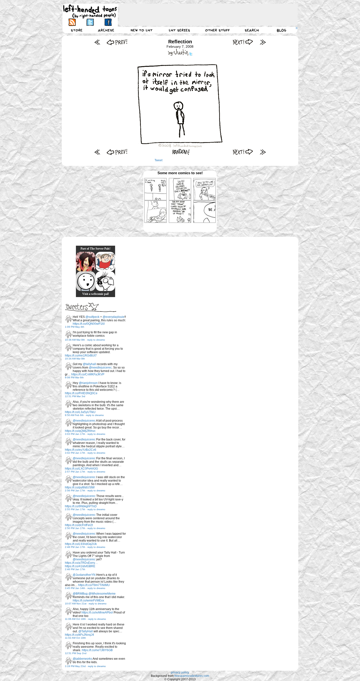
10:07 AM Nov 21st (75, 603)
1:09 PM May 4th (74, 326)
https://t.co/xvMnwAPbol (97, 612)
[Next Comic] (243, 42)
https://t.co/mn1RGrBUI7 (81, 355)
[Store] (76, 30)
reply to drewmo (96, 339)
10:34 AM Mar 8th (75, 358)
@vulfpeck (92, 317)
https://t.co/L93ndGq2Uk (81, 544)
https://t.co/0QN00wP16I (89, 323)
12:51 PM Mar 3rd (75, 396)
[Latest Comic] (263, 42)
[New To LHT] (141, 30)
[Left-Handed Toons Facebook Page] (108, 22)
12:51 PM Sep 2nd (75, 653)
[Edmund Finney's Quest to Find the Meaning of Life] (105, 281)
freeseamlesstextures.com (191, 676)
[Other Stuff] (217, 30)
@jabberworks (82, 658)
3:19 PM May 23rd (75, 666)
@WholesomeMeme (102, 593)
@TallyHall (85, 631)
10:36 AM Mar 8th (75, 339)
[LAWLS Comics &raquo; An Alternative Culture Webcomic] (86, 261)
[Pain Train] (105, 261)
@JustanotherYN (84, 575)
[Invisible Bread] (86, 281)
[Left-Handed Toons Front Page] (90, 11)
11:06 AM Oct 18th (75, 619)
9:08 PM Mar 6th (74, 377)
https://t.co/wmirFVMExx (88, 600)
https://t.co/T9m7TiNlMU (94, 585)
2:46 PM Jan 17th (75, 569)
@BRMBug (80, 593)
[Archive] (106, 30)
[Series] (179, 30)
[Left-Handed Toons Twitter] (90, 22)
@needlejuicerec (100, 367)
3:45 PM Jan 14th (75, 588)
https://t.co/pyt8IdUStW (80, 487)
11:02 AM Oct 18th (75, 637)
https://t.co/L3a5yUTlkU (80, 412)
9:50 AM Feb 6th (74, 415)
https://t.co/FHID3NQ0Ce (81, 393)
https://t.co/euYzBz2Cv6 (80, 449)
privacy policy (180, 672)
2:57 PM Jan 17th (75, 471)
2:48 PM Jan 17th (75, 547)
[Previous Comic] (117, 42)
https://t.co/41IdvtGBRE (80, 566)
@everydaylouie (113, 317)
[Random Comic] (181, 152)
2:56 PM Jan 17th (75, 490)
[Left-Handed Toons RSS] (72, 22)
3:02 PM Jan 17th (75, 452)
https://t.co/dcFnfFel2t (79, 525)
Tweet (158, 160)
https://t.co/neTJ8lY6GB (97, 650)
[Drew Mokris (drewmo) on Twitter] (69, 319)
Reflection (180, 41)
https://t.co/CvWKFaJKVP (87, 374)
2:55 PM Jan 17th (75, 509)
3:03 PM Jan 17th (75, 434)
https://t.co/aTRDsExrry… (81, 563)
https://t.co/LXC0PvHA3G (81, 468)
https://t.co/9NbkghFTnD (81, 506)
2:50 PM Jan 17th (75, 528)
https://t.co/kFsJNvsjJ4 (79, 634)
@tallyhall (89, 364)
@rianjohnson (88, 383)
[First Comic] (97, 42)
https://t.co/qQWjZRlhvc (80, 431)
